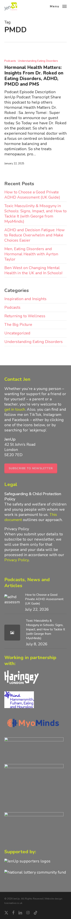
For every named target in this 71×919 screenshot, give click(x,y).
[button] (58, 6)
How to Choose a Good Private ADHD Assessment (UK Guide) (32, 194)
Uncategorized (17, 333)
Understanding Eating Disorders (38, 61)
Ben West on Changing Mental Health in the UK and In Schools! (33, 270)
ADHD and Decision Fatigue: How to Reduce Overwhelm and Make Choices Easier (34, 235)
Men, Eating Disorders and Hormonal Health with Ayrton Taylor (31, 254)
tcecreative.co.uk (13, 903)
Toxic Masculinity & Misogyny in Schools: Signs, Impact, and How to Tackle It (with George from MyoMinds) (35, 213)
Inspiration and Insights (25, 299)
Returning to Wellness (24, 316)
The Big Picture (18, 324)
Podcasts (10, 61)
